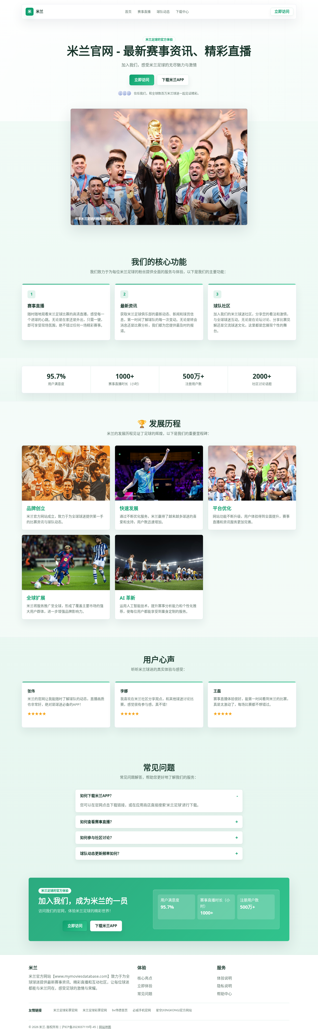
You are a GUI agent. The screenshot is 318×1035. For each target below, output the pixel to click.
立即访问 (281, 11)
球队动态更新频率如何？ (100, 853)
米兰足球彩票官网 (65, 1010)
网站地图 (105, 1027)
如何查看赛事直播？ (97, 821)
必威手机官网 (142, 1010)
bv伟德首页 (120, 1010)
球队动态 (163, 11)
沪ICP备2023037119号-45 (79, 1027)
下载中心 (182, 11)
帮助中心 (224, 993)
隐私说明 (224, 985)
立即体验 (144, 985)
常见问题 (144, 993)
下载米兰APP (173, 79)
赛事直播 (144, 11)
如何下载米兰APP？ (96, 795)
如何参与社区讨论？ (97, 837)
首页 (128, 11)
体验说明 (224, 978)
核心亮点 (144, 978)
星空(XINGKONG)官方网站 (174, 1010)
